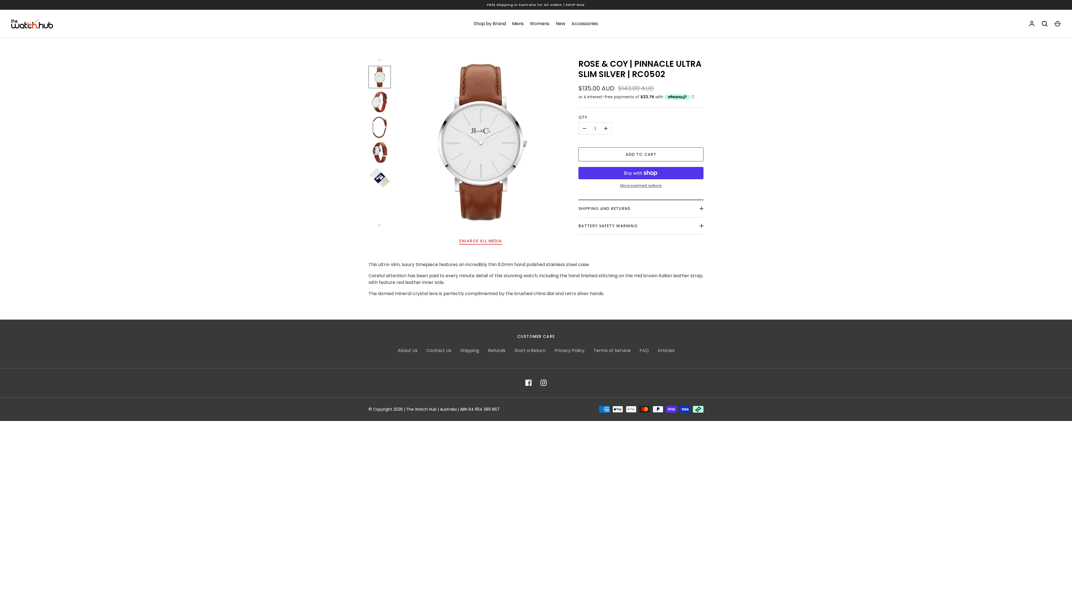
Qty (582, 117)
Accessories (584, 23)
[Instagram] (543, 383)
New (560, 23)
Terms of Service (612, 350)
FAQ (644, 350)
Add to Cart (641, 154)
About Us (408, 350)
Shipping (469, 350)
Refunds (497, 350)
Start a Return (530, 350)
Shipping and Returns (604, 208)
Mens (518, 23)
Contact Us (439, 350)
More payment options (641, 185)
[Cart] (1057, 24)
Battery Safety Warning (608, 226)
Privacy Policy (569, 350)
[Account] (1032, 24)
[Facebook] (528, 383)
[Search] (1044, 24)
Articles (666, 350)
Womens (539, 23)
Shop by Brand (490, 23)
